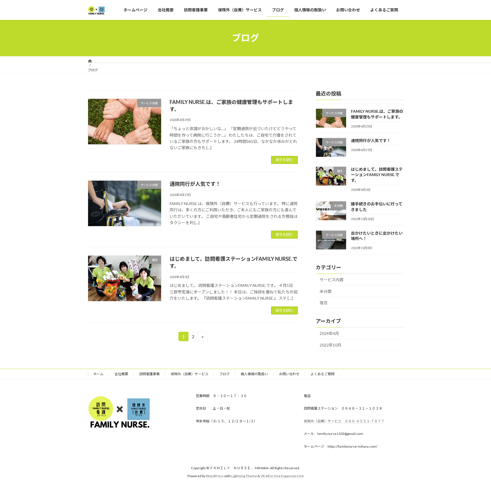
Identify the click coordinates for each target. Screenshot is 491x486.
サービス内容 (332, 279)
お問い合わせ (289, 374)
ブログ (224, 374)
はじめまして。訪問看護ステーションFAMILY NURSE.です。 (377, 175)
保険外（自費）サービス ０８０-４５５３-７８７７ (344, 421)
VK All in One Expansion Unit (282, 476)
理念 (324, 302)
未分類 (326, 291)
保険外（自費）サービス (189, 374)
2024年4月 (329, 333)
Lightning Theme (244, 476)
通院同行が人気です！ (195, 184)
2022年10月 (330, 345)
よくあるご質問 (322, 374)
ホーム (98, 374)
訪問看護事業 (149, 374)
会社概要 (121, 374)
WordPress (215, 476)
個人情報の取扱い (254, 374)
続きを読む (284, 160)
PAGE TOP (474, 466)
